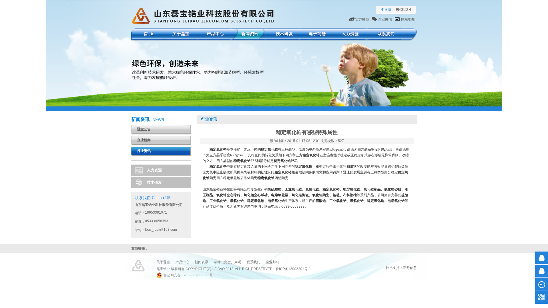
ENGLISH (403, 10)
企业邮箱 (272, 262)
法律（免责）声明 (227, 262)
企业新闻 (144, 140)
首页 (147, 35)
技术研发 (282, 35)
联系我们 (384, 35)
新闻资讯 (248, 35)
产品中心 (214, 35)
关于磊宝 (180, 35)
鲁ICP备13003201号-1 (293, 269)
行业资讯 (144, 151)
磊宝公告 (144, 129)
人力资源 (349, 35)
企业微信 (385, 19)
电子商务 (316, 35)
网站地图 (408, 19)
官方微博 (362, 19)
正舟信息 (410, 268)
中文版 (386, 10)
